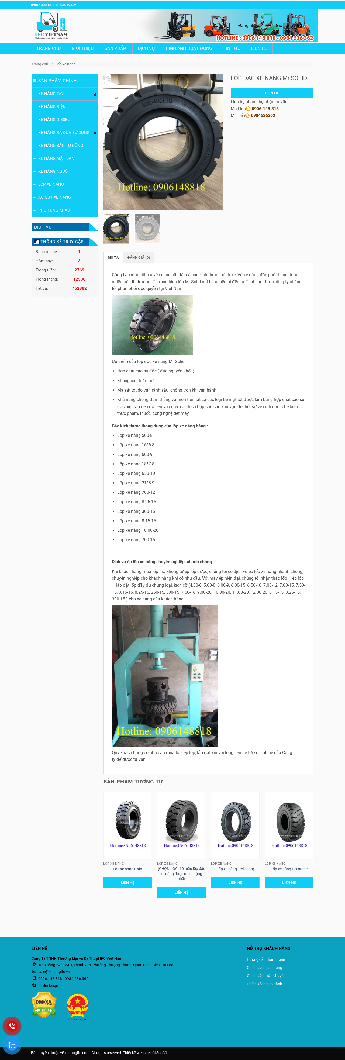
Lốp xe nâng (65, 64)
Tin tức (231, 48)
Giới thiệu (83, 48)
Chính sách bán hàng (264, 967)
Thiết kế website (136, 1053)
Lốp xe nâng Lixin (127, 869)
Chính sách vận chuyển (266, 975)
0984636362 (262, 115)
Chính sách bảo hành (264, 984)
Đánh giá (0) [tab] (138, 257)
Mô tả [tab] (113, 257)
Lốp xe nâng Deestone (289, 869)
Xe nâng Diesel (54, 119)
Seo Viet (163, 1053)
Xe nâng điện (52, 106)
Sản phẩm (116, 48)
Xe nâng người (53, 171)
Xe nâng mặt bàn (56, 158)
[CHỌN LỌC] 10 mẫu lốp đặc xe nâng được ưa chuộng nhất (181, 873)
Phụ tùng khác (54, 210)
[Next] (213, 142)
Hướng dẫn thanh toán (266, 959)
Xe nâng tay (51, 93)
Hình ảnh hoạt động (189, 48)
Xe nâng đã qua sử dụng (63, 132)
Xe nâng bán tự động (60, 145)
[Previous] (113, 142)
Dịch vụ (146, 48)
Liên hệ (259, 48)
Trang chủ (48, 48)
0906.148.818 (265, 108)
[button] (248, 25)
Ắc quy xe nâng (54, 197)
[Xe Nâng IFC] (58, 25)
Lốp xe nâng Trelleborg (235, 869)
